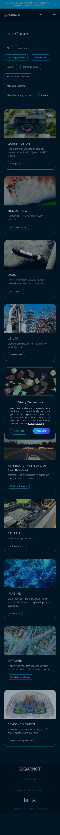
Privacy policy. (36, 423)
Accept (41, 430)
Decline (19, 431)
